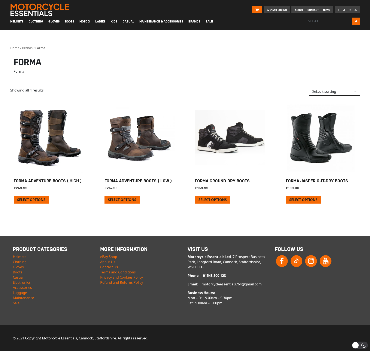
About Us (107, 262)
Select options (31, 199)
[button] (360, 345)
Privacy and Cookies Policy (121, 277)
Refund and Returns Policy (121, 282)
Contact (313, 10)
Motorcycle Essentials (40, 9)
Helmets (19, 256)
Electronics (22, 282)
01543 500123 (278, 10)
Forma (40, 48)
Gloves (18, 267)
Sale (16, 303)
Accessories (22, 287)
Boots (17, 272)
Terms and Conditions (118, 272)
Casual (18, 277)
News (326, 10)
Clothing (20, 262)
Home (14, 48)
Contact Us (109, 267)
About (299, 10)
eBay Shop (108, 256)
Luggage (20, 292)
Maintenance (23, 298)
